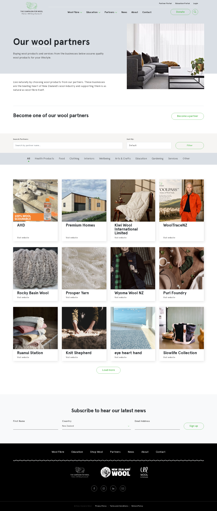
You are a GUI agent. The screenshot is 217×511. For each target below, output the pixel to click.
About (134, 12)
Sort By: (130, 139)
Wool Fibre (73, 12)
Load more (108, 370)
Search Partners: (20, 139)
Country (66, 421)
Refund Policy (137, 506)
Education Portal (182, 3)
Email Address (142, 421)
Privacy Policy (101, 506)
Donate (180, 12)
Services (173, 158)
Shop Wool (96, 452)
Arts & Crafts (123, 158)
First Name (19, 421)
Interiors (89, 158)
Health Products (44, 158)
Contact (147, 12)
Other (186, 158)
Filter (189, 145)
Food (62, 158)
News (124, 12)
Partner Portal (165, 3)
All (28, 158)
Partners (109, 12)
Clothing (74, 158)
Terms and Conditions (119, 506)
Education (92, 12)
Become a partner (187, 116)
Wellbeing (104, 158)
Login (195, 3)
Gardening (158, 158)
